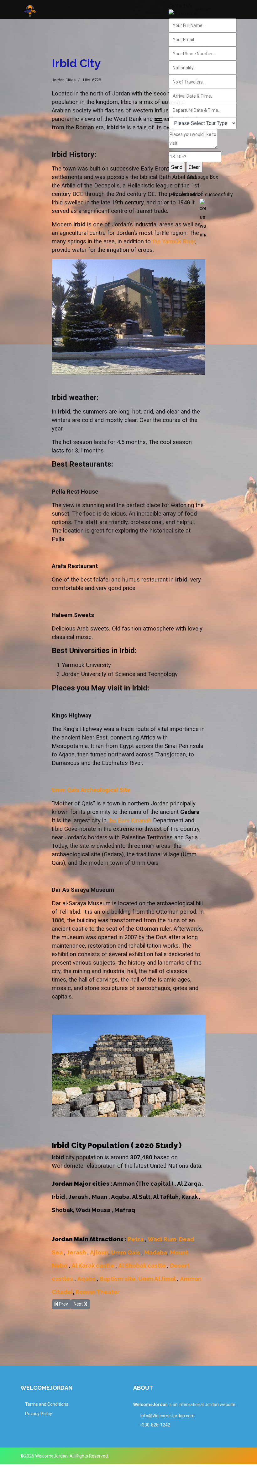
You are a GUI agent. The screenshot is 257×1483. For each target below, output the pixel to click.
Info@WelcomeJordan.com (167, 1415)
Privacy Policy (38, 1413)
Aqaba (87, 1278)
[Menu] (158, 120)
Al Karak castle (92, 1265)
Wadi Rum (162, 1239)
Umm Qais (125, 1252)
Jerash (77, 1252)
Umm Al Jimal (157, 1278)
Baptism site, (117, 1278)
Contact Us (180, 6)
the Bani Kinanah (129, 820)
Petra (136, 1239)
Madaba (155, 1252)
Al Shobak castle (142, 1265)
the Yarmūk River (173, 241)
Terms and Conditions (46, 1404)
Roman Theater (98, 1291)
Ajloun (99, 1252)
